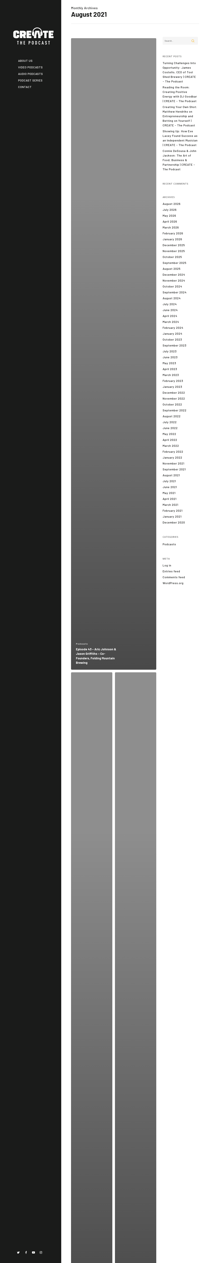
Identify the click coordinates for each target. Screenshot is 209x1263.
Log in (167, 565)
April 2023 (170, 369)
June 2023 (170, 357)
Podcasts (82, 643)
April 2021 (170, 499)
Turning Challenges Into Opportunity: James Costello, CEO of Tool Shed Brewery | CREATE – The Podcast (179, 72)
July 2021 (169, 481)
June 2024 (170, 310)
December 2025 (174, 245)
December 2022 (174, 392)
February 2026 (173, 233)
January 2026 (172, 239)
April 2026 (170, 221)
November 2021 (173, 463)
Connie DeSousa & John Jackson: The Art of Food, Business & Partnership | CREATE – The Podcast (179, 160)
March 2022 (171, 445)
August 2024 (172, 298)
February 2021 (173, 510)
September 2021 (174, 469)
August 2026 (172, 204)
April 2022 (170, 440)
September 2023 (174, 345)
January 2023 (172, 386)
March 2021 (170, 504)
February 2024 (173, 327)
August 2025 (172, 268)
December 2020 (174, 522)
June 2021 (170, 487)
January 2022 (172, 457)
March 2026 (171, 227)
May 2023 (169, 363)
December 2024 (174, 274)
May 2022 (169, 434)
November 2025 (174, 251)
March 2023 (171, 375)
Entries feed (171, 571)
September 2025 (174, 263)
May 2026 (169, 215)
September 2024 (174, 292)
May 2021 (169, 493)
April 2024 (170, 316)
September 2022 (174, 410)
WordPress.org (173, 583)
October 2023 (172, 339)
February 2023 (173, 381)
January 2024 (172, 333)
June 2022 (170, 428)
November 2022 (174, 398)
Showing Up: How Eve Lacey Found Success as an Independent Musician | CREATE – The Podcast (180, 138)
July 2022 (170, 422)
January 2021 (172, 516)
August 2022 (172, 416)
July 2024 (170, 304)
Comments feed (174, 577)
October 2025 (172, 257)
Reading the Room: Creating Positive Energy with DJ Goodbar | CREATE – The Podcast (180, 94)
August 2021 (171, 475)
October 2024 (172, 286)
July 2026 (170, 209)
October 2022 (172, 404)
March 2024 (171, 322)
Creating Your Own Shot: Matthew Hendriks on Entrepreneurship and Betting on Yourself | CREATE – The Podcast (180, 116)
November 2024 (174, 280)
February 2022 (173, 451)
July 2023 (170, 351)
